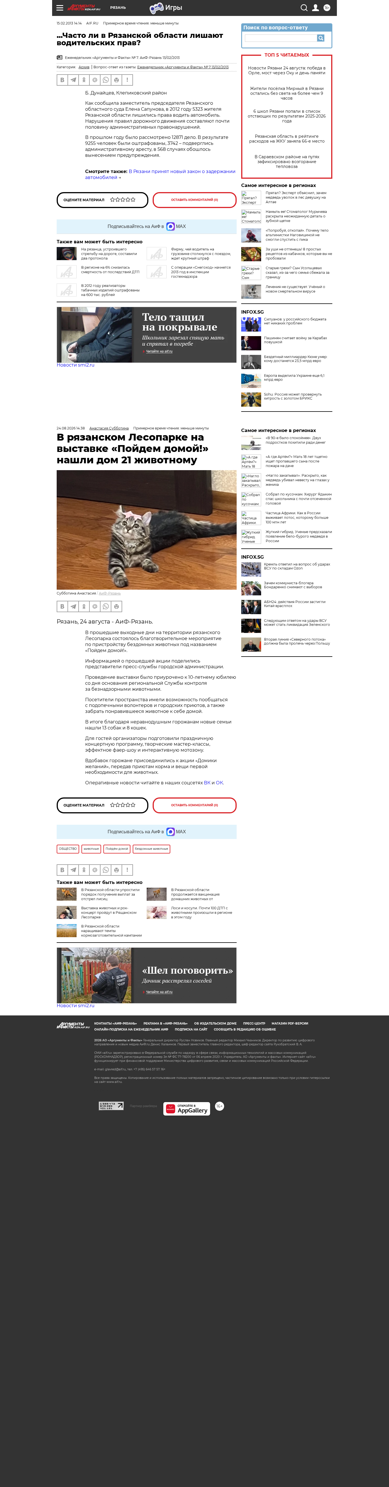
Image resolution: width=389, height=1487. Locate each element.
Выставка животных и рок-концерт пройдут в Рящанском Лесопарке (108, 912)
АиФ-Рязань (110, 593)
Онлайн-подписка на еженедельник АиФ (131, 1029)
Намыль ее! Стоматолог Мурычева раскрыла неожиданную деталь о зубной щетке (296, 216)
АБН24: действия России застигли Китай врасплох (294, 604)
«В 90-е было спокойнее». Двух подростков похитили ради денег (296, 440)
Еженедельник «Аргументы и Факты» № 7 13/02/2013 (183, 67)
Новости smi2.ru (76, 365)
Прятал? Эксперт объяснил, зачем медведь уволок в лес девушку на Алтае (296, 197)
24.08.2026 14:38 (71, 428)
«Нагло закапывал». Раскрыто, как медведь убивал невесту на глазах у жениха (297, 480)
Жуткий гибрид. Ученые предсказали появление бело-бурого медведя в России (299, 536)
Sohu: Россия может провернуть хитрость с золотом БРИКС (293, 396)
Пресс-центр (254, 1023)
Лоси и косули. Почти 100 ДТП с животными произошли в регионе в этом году (201, 912)
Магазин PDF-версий (290, 1023)
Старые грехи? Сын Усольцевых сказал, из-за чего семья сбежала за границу (297, 272)
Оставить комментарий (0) (194, 200)
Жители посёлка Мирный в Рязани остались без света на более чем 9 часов (287, 93)
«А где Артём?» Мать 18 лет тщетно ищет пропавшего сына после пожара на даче (296, 461)
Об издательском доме (215, 1023)
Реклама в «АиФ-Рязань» (166, 1023)
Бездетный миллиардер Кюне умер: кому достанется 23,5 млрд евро (295, 359)
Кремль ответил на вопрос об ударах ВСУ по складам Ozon (297, 566)
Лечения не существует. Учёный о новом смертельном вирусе (295, 289)
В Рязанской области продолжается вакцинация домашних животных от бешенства (183, 897)
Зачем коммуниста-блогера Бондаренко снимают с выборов (293, 585)
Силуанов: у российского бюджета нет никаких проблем (295, 321)
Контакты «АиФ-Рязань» (115, 1023)
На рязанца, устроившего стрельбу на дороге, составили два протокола (109, 253)
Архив (84, 67)
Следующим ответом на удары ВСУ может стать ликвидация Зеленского (297, 623)
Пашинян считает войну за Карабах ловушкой (295, 340)
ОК (219, 782)
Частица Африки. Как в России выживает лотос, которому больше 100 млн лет (297, 517)
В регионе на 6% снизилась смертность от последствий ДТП (110, 269)
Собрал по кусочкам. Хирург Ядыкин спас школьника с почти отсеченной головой (299, 498)
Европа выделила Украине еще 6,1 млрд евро (294, 378)
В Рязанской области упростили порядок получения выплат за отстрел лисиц (110, 894)
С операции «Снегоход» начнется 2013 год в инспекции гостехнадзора (201, 272)
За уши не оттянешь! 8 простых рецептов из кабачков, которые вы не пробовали (299, 253)
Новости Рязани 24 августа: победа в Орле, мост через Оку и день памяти (287, 70)
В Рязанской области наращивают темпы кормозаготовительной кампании (111, 930)
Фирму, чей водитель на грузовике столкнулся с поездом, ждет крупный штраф (201, 253)
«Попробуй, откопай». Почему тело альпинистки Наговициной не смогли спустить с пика (297, 235)
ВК (207, 782)
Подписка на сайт (191, 1029)
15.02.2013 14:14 (69, 23)
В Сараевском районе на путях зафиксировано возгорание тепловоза (287, 162)
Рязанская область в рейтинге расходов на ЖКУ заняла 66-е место (287, 139)
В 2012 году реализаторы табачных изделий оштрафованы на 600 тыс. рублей (110, 290)
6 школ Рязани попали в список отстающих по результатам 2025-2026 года (287, 116)
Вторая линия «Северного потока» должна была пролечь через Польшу (297, 641)
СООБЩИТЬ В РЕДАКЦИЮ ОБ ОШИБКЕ (245, 1029)
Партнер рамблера (143, 1106)
